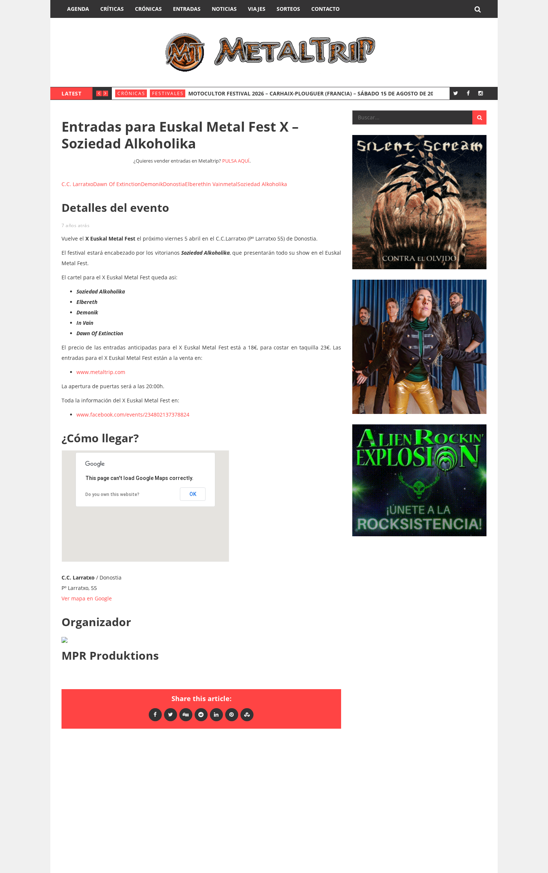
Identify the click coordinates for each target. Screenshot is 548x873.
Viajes (256, 8)
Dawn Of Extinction (117, 184)
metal (230, 184)
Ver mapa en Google (87, 598)
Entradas (187, 8)
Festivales (168, 93)
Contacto (325, 8)
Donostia (174, 184)
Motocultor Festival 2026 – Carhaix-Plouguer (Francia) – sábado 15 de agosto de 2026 (314, 93)
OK (192, 494)
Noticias (224, 8)
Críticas (112, 8)
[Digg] (185, 714)
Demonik (152, 184)
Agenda (78, 8)
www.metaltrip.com (100, 372)
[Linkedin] (216, 714)
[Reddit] (201, 714)
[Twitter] (456, 93)
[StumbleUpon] (246, 714)
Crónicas (148, 8)
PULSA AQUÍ (235, 160)
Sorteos (288, 8)
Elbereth (195, 184)
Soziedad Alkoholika (262, 184)
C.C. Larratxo (77, 184)
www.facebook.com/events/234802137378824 (132, 414)
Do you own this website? (112, 494)
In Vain (214, 184)
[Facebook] (468, 93)
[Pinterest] (231, 714)
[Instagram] (480, 93)
